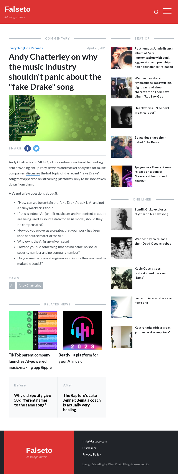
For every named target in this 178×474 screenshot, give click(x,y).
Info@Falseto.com (94, 441)
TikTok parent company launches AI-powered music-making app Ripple (30, 361)
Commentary (57, 38)
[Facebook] (27, 148)
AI (11, 285)
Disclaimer (89, 448)
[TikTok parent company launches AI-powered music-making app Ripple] (33, 349)
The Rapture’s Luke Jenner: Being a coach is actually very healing (82, 402)
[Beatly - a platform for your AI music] (83, 349)
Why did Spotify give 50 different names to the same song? (32, 400)
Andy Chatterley (30, 285)
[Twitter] (36, 148)
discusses (33, 173)
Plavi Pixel (114, 464)
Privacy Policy (91, 454)
